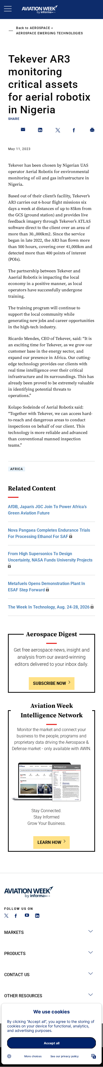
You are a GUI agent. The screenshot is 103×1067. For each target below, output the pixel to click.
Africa (16, 469)
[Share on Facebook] (75, 131)
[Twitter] (6, 916)
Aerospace (40, 28)
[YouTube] (27, 916)
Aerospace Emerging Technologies (49, 33)
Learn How (49, 842)
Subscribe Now (49, 683)
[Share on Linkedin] (40, 131)
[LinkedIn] (37, 916)
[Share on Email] (23, 131)
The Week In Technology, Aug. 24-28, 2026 (49, 607)
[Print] (92, 131)
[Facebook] (17, 916)
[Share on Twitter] (57, 131)
